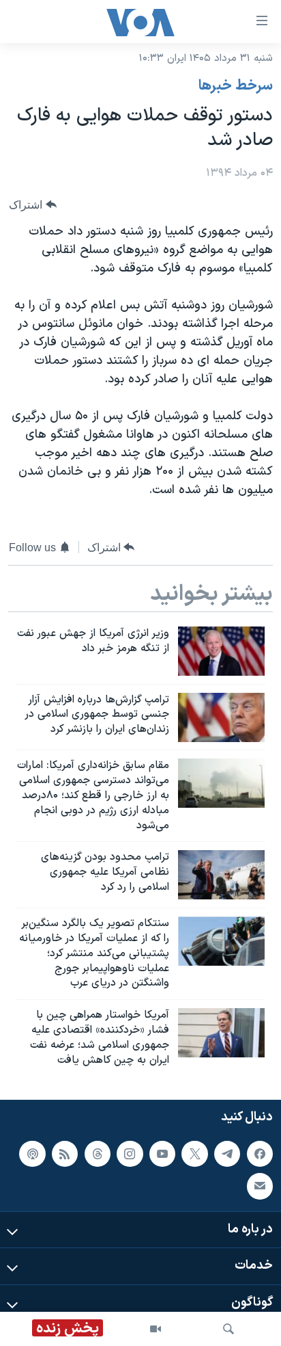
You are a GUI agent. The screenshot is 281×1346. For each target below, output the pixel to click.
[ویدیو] (155, 1329)
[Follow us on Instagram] (130, 1153)
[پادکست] (32, 1153)
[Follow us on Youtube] (162, 1153)
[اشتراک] (260, 1186)
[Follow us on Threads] (97, 1153)
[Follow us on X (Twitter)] (194, 1153)
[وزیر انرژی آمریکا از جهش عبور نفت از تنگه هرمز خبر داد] (221, 651)
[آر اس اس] (65, 1153)
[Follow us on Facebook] (260, 1153)
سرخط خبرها (235, 86)
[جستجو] (228, 1329)
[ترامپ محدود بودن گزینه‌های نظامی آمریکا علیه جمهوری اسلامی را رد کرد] (221, 874)
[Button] (33, 205)
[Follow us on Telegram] (227, 1153)
